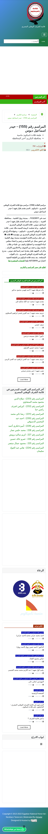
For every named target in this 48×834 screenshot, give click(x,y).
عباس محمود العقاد (36, 659)
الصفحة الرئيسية (38, 693)
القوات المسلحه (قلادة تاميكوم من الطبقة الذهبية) (30, 298)
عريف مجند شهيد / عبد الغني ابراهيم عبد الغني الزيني (24, 359)
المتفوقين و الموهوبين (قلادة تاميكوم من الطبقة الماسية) (28, 679)
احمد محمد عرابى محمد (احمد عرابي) (30, 635)
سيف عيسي (39, 325)
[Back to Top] (4, 829)
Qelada (39, 817)
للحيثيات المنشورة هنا (16, 260)
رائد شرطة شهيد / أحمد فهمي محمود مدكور (28, 290)
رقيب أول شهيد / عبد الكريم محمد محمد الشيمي (26, 670)
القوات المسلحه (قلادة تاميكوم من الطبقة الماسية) (30, 310)
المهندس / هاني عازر (36, 682)
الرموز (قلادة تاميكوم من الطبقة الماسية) (32, 632)
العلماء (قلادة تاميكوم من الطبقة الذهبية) (32, 333)
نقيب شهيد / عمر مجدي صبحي (32, 371)
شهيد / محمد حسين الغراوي (34, 348)
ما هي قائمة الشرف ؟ (36, 718)
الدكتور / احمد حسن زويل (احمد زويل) (30, 647)
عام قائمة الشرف (38, 690)
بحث (43, 41)
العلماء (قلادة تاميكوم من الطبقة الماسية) (32, 644)
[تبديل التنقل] (44, 34)
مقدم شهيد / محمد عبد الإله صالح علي (30, 302)
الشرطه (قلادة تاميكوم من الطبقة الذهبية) (32, 287)
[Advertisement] (24, 70)
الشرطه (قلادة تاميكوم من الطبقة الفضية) (32, 368)
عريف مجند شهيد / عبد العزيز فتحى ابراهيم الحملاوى (24, 313)
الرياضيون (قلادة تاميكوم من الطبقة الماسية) (31, 322)
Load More (24, 379)
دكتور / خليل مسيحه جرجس (34, 336)
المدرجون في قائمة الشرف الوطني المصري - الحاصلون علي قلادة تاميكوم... (27, 706)
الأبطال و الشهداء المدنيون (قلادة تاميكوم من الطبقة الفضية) (27, 345)
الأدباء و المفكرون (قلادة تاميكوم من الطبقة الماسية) (29, 656)
